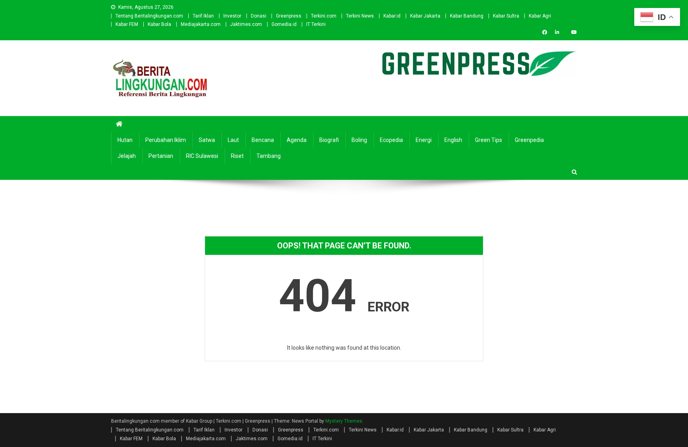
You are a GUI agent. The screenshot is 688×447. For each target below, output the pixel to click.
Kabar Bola (159, 24)
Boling (359, 140)
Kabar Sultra (506, 16)
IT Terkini (316, 24)
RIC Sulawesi (202, 156)
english (453, 140)
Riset (237, 156)
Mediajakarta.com (201, 24)
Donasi (258, 16)
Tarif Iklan (203, 16)
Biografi (329, 140)
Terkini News (360, 16)
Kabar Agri (540, 16)
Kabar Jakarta (425, 16)
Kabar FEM (126, 24)
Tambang (268, 156)
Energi (424, 140)
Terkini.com (323, 16)
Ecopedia (391, 140)
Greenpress (288, 16)
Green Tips (488, 140)
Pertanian (161, 156)
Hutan (125, 140)
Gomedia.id (284, 24)
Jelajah (126, 156)
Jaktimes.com (246, 24)
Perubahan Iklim (165, 140)
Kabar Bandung (466, 16)
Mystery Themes (343, 421)
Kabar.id (392, 16)
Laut (233, 140)
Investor (232, 16)
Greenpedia (529, 140)
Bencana (263, 140)
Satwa (207, 140)
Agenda (297, 140)
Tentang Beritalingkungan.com (149, 16)
